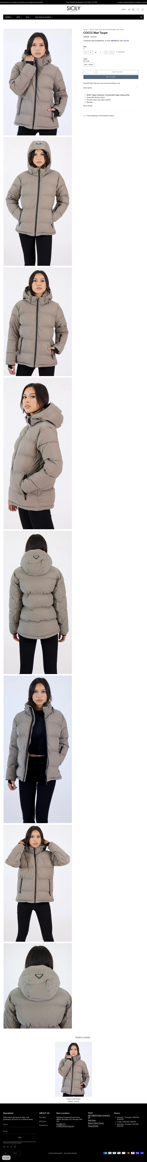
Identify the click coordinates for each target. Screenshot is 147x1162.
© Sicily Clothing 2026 (55, 1153)
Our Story (42, 1117)
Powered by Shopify (70, 1153)
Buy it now (110, 77)
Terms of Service (13, 1143)
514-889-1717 (61, 1124)
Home (85, 29)
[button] (138, 9)
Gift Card (42, 1121)
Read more (87, 106)
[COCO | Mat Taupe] (73, 1069)
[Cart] (142, 9)
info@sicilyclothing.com (65, 1126)
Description (87, 88)
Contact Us (43, 1125)
